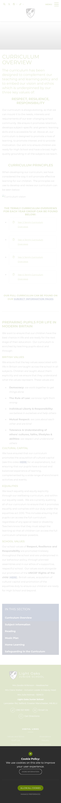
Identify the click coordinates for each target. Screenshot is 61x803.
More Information (30, 772)
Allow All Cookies (30, 788)
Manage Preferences (30, 794)
